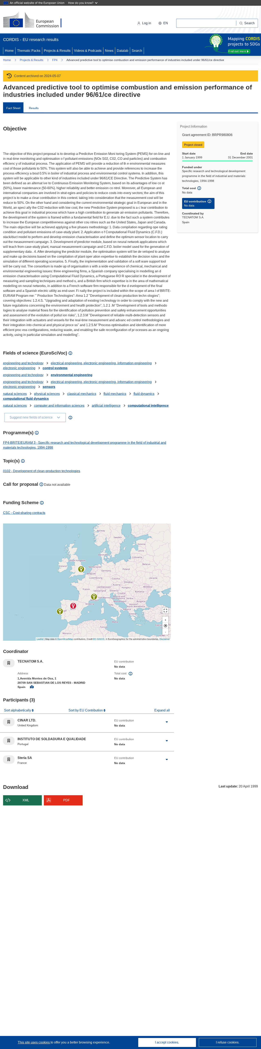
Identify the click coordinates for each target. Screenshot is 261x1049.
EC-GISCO (98, 638)
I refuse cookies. (227, 1042)
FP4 (55, 60)
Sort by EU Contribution (86, 710)
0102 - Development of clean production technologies (41, 471)
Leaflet (40, 638)
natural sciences (15, 393)
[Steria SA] (94, 596)
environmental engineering (71, 375)
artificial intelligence (106, 405)
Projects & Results (57, 50)
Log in (146, 23)
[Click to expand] (167, 722)
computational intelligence (148, 405)
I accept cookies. (167, 1042)
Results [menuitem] (34, 108)
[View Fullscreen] (165, 610)
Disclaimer (164, 638)
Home (9, 50)
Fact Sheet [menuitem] (13, 108)
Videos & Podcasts (88, 50)
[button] (163, 23)
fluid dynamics (144, 393)
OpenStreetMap (65, 638)
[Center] (165, 626)
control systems (55, 368)
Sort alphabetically (18, 710)
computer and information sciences (59, 405)
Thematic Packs (28, 50)
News (109, 50)
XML (25, 800)
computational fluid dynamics (26, 398)
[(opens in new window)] (36, 20)
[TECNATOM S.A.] (73, 606)
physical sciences (47, 393)
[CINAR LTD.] (81, 569)
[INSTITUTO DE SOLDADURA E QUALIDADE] (60, 611)
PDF (66, 800)
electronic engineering (19, 368)
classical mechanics (81, 393)
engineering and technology (23, 363)
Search (137, 50)
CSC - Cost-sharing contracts (24, 513)
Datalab (122, 50)
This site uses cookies (34, 1042)
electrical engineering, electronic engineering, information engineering (101, 363)
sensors (49, 387)
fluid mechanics (115, 393)
